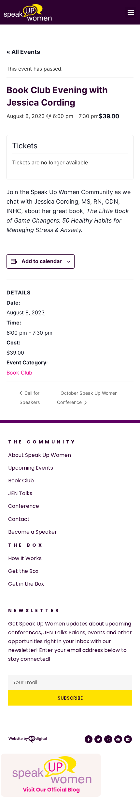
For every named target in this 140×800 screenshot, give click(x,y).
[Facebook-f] (88, 739)
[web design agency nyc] (27, 740)
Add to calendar (41, 261)
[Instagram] (108, 739)
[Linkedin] (128, 739)
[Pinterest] (118, 739)
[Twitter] (98, 739)
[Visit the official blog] (51, 795)
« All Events (23, 51)
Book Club (19, 372)
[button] (130, 12)
